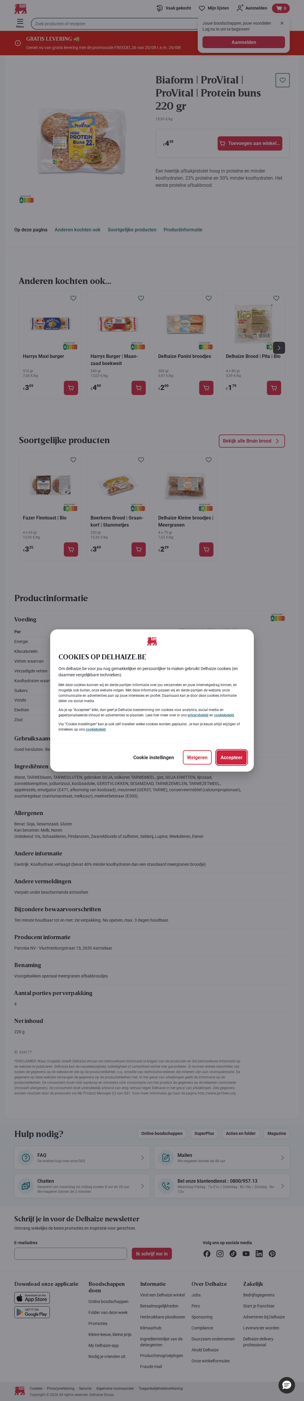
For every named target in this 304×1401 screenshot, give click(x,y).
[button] (286, 1385)
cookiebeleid (224, 715)
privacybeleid (198, 715)
